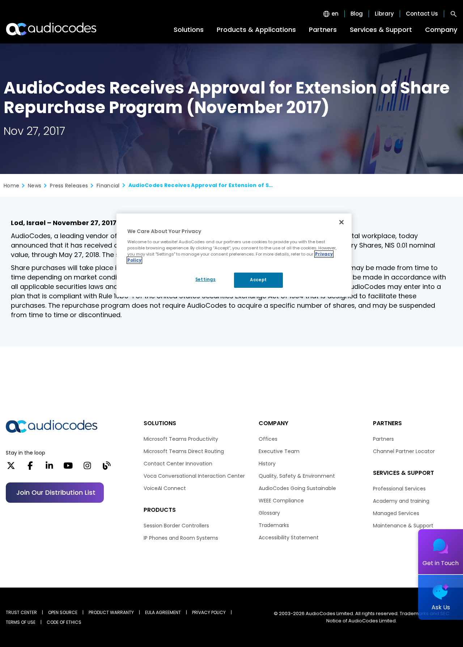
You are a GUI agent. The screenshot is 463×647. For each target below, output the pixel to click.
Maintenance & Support (403, 525)
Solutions (189, 29)
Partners (323, 29)
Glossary (269, 513)
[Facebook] (30, 468)
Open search (453, 13)
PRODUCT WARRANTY (111, 612)
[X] (11, 468)
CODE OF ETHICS (64, 622)
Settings (205, 279)
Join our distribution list (55, 492)
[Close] (341, 222)
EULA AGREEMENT (163, 612)
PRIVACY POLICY (209, 612)
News (34, 185)
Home (11, 185)
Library (384, 14)
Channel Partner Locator (404, 451)
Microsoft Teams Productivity (181, 439)
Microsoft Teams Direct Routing (184, 451)
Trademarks (274, 525)
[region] (234, 255)
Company (441, 29)
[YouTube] (68, 468)
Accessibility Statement (289, 537)
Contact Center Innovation (178, 463)
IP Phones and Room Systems (181, 538)
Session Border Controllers (176, 525)
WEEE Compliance (281, 500)
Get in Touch (440, 563)
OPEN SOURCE (62, 612)
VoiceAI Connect (165, 488)
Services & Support (381, 29)
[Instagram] (87, 468)
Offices (268, 439)
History (267, 463)
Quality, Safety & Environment (297, 476)
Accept (258, 280)
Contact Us (422, 14)
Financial (108, 185)
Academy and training (401, 501)
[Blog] (106, 468)
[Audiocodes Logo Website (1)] (51, 29)
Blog (357, 14)
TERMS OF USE (20, 622)
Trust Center (21, 612)
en (335, 14)
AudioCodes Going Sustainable (297, 488)
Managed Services (396, 513)
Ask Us (441, 607)
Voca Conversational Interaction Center (194, 476)
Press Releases (69, 185)
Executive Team (279, 451)
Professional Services (399, 488)
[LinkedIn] (49, 468)
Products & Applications (256, 29)
